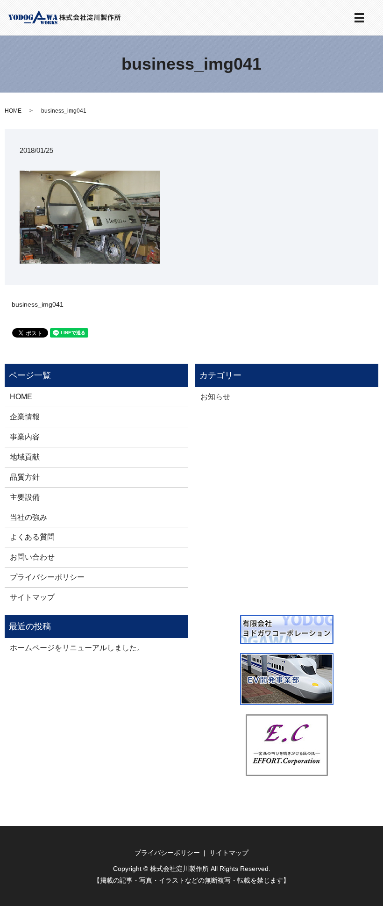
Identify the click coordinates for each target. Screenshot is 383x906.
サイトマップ (32, 597)
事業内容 (25, 436)
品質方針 (25, 477)
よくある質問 (32, 536)
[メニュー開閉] (359, 17)
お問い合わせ (32, 557)
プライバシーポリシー (47, 577)
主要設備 (25, 497)
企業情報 (25, 416)
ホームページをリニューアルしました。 (77, 647)
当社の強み (28, 517)
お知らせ (215, 396)
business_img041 (38, 304)
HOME (13, 111)
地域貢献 (25, 457)
